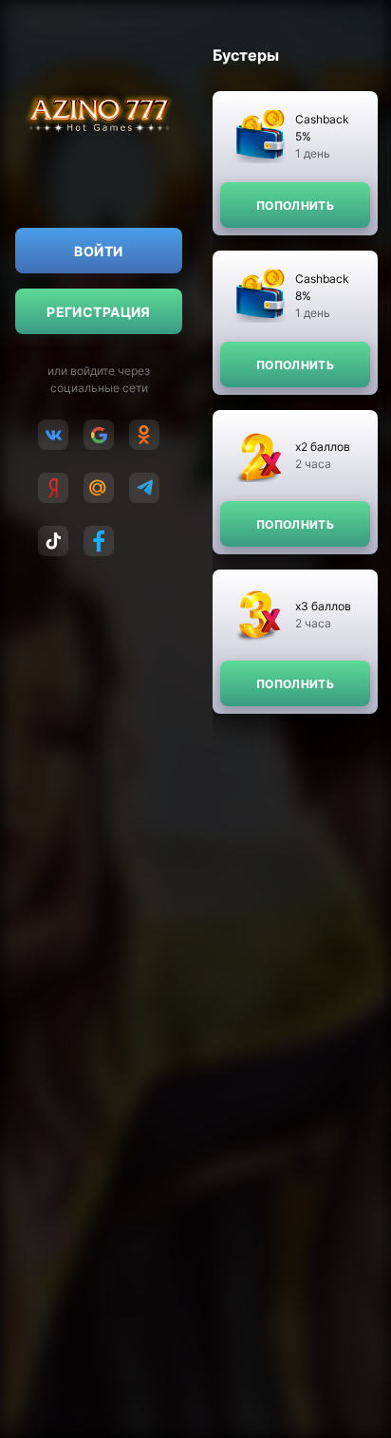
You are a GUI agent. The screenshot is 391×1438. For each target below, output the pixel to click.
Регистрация (99, 312)
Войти (98, 251)
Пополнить (295, 205)
